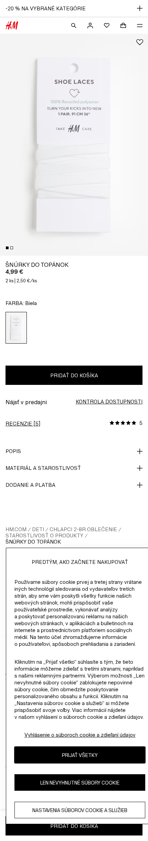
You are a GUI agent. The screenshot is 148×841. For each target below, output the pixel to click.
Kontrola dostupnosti (109, 401)
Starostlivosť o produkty (44, 535)
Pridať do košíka (74, 375)
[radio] (16, 327)
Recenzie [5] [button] (23, 424)
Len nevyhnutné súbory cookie (79, 783)
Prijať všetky (80, 755)
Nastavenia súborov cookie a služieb (79, 810)
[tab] (7, 248)
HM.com (16, 529)
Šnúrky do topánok (33, 542)
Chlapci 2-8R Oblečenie (83, 529)
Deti (38, 529)
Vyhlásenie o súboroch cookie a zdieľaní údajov (80, 735)
